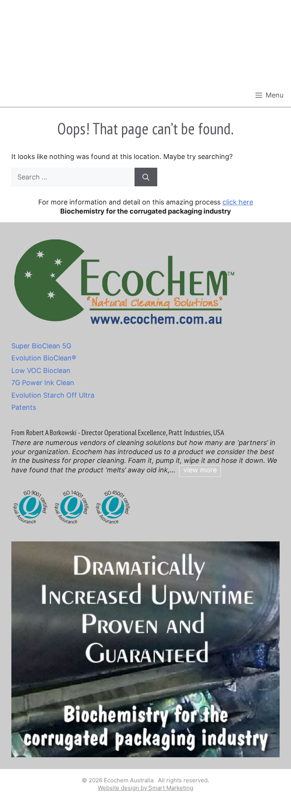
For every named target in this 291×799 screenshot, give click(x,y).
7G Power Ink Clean (42, 383)
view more (200, 470)
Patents (23, 407)
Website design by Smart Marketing (145, 787)
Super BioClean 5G (41, 346)
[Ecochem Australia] (22, 95)
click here (237, 202)
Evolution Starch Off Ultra (52, 395)
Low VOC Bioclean (40, 370)
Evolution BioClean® (43, 358)
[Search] (146, 177)
